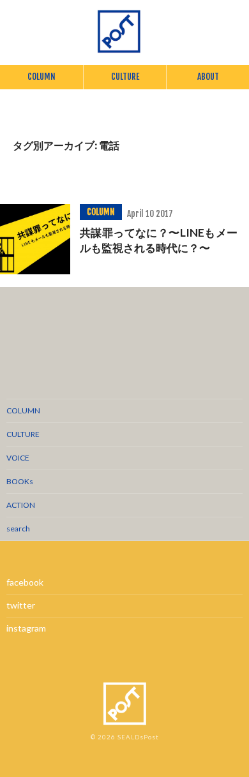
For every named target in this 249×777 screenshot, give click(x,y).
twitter (20, 605)
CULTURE (125, 76)
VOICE (17, 458)
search (18, 528)
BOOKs (19, 481)
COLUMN (41, 76)
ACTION (20, 505)
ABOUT (208, 76)
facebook (24, 582)
